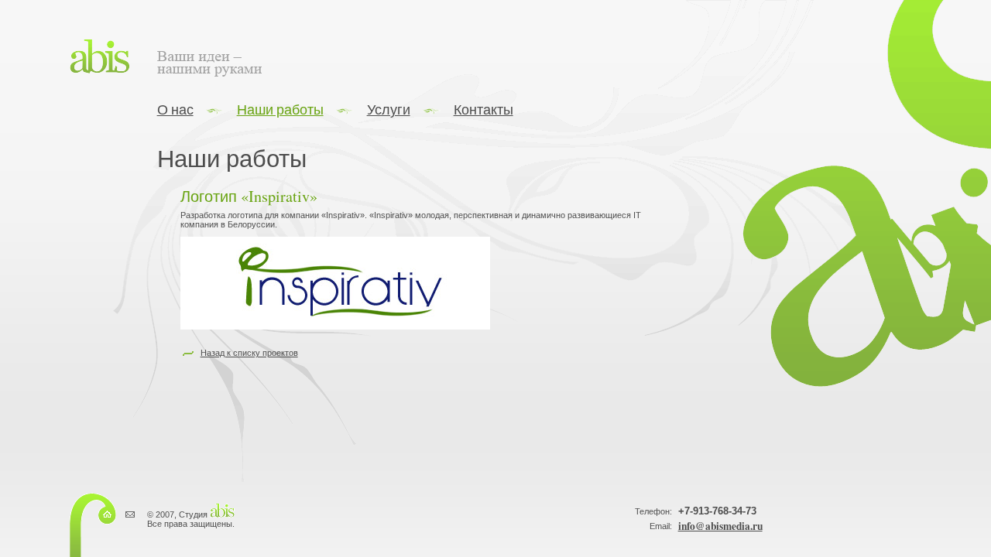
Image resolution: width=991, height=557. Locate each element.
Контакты (483, 109)
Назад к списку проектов (249, 352)
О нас (175, 109)
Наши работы (280, 109)
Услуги (388, 109)
